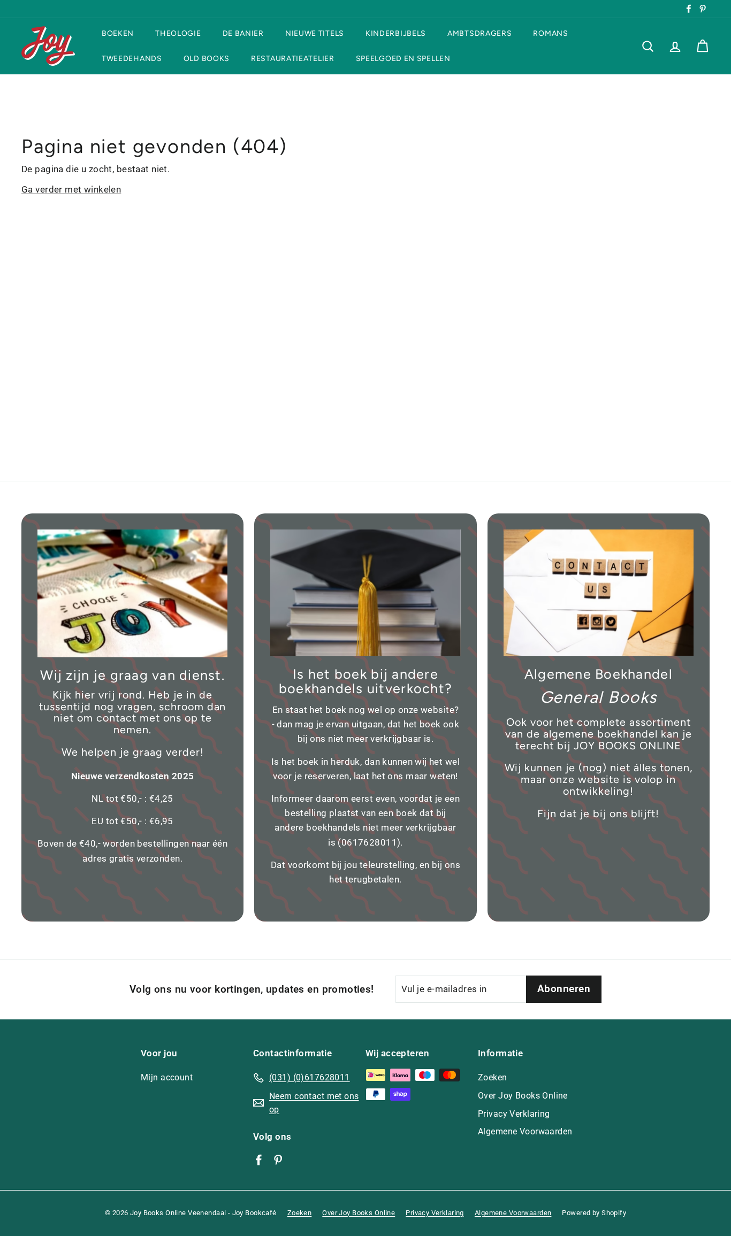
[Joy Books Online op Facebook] (258, 1159)
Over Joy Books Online (523, 1096)
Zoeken (492, 1077)
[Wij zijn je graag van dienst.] (132, 593)
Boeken (118, 33)
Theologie (178, 33)
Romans (550, 33)
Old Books (207, 58)
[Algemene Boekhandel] (599, 592)
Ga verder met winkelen (71, 189)
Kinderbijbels (396, 33)
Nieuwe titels (314, 33)
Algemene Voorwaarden (525, 1131)
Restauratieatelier (292, 58)
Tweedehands (132, 58)
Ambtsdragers (479, 33)
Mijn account (167, 1077)
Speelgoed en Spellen (403, 58)
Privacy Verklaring (514, 1114)
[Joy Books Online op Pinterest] (278, 1159)
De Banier (243, 33)
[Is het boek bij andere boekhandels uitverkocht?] (365, 592)
